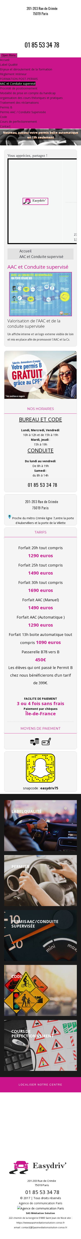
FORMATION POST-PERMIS (19, 79)
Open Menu (9, 55)
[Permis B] (40, 880)
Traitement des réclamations (19, 103)
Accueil (4, 60)
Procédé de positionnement (18, 88)
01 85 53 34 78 (42, 44)
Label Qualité (9, 65)
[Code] (40, 990)
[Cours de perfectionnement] (40, 1045)
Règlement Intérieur (13, 74)
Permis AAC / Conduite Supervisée (23, 112)
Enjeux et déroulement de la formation (26, 69)
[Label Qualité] (40, 825)
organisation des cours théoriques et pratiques (31, 98)
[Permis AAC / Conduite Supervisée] (40, 935)
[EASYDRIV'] (41, 27)
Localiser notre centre (40, 1084)
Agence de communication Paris (40, 1203)
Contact (5, 126)
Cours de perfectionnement (18, 122)
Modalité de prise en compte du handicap (28, 93)
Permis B (6, 107)
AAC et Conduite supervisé (18, 84)
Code (3, 117)
